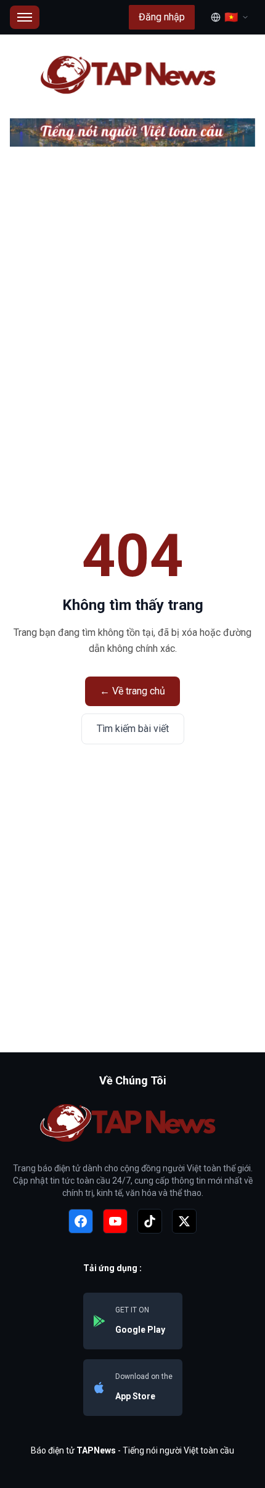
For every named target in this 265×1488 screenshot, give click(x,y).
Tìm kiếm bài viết (133, 728)
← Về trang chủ (132, 691)
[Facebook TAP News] (80, 1221)
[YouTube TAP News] (115, 1221)
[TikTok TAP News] (149, 1221)
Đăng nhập (162, 17)
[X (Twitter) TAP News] (184, 1221)
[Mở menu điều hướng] (24, 17)
